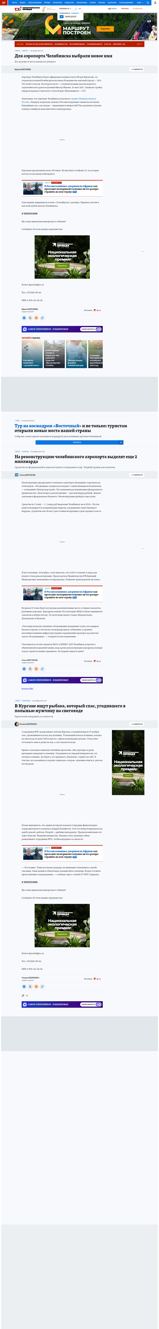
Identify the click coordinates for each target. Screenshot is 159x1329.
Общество (72, 2)
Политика (59, 2)
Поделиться (138, 69)
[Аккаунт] (155, 2)
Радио (113, 8)
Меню (4, 2)
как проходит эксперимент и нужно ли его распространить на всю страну (72, 192)
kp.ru (99, 314)
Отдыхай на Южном (101, 44)
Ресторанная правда (82, 44)
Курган (48, 2)
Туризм (17, 424)
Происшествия (27, 711)
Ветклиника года (65, 44)
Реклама (124, 8)
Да (62, 16)
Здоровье (115, 2)
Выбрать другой (71, 16)
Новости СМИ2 (27, 699)
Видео (23, 2)
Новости (114, 44)
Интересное (26, 455)
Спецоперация (35, 2)
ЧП (27, 1006)
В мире (96, 2)
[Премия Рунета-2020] (48, 8)
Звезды (105, 2)
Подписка (137, 8)
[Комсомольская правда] (27, 9)
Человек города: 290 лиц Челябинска (41, 44)
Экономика (85, 2)
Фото (14, 2)
